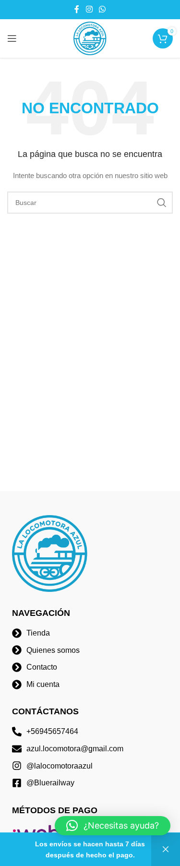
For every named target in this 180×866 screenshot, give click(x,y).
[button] (112, 825)
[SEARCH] (162, 203)
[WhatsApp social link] (102, 9)
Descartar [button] (165, 849)
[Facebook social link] (77, 9)
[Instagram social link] (89, 9)
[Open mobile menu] (12, 38)
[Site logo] (90, 38)
